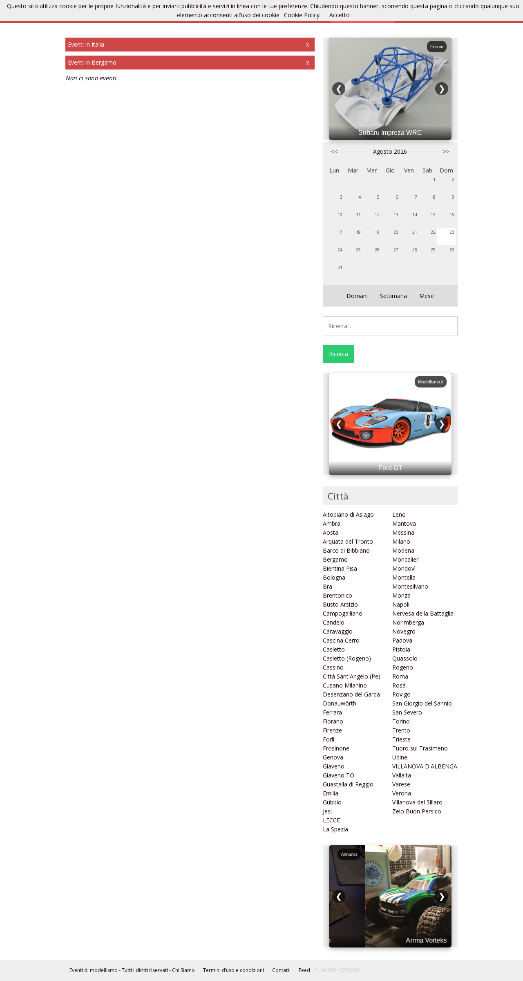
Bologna (334, 577)
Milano (401, 541)
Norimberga (408, 622)
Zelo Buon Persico (416, 811)
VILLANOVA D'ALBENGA (424, 766)
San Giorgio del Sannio (422, 703)
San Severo (407, 712)
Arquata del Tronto (348, 541)
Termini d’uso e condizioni (233, 970)
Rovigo (401, 694)
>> (446, 151)
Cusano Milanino (345, 685)
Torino (401, 721)
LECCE (331, 820)
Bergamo (335, 559)
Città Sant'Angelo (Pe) (351, 676)
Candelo (333, 622)
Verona (401, 793)
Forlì (328, 739)
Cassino (333, 667)
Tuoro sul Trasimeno (420, 748)
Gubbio (332, 802)
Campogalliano (342, 613)
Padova (402, 640)
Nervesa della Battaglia (423, 613)
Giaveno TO (338, 775)
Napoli (400, 604)
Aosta (330, 532)
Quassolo (405, 658)
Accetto (339, 15)
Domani (357, 296)
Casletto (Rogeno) (347, 658)
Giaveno (333, 766)
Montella (404, 577)
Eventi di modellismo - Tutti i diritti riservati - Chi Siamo (132, 970)
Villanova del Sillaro (417, 802)
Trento (401, 730)
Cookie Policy (302, 15)
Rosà (399, 685)
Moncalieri (406, 559)
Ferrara (332, 712)
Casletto (334, 649)
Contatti (281, 970)
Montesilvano (410, 586)
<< (334, 151)
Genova (333, 757)
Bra (327, 586)
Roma (400, 676)
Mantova (404, 523)
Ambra (331, 523)
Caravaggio (338, 631)
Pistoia (401, 649)
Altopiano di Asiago (348, 514)
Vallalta (401, 775)
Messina (403, 532)
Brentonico (337, 595)
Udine (399, 757)
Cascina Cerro (341, 640)
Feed (304, 970)
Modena (403, 550)
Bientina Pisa (340, 568)
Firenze (332, 730)
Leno (399, 514)
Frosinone (336, 748)
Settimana (393, 296)
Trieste (401, 739)
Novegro (404, 631)
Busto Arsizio (340, 604)
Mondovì (404, 568)
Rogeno (402, 667)
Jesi (327, 811)
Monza (401, 595)
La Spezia (335, 829)
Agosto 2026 (390, 151)
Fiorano (333, 721)
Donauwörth (339, 703)
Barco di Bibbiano (346, 550)
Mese (426, 296)
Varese (401, 784)
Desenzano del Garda (351, 694)
